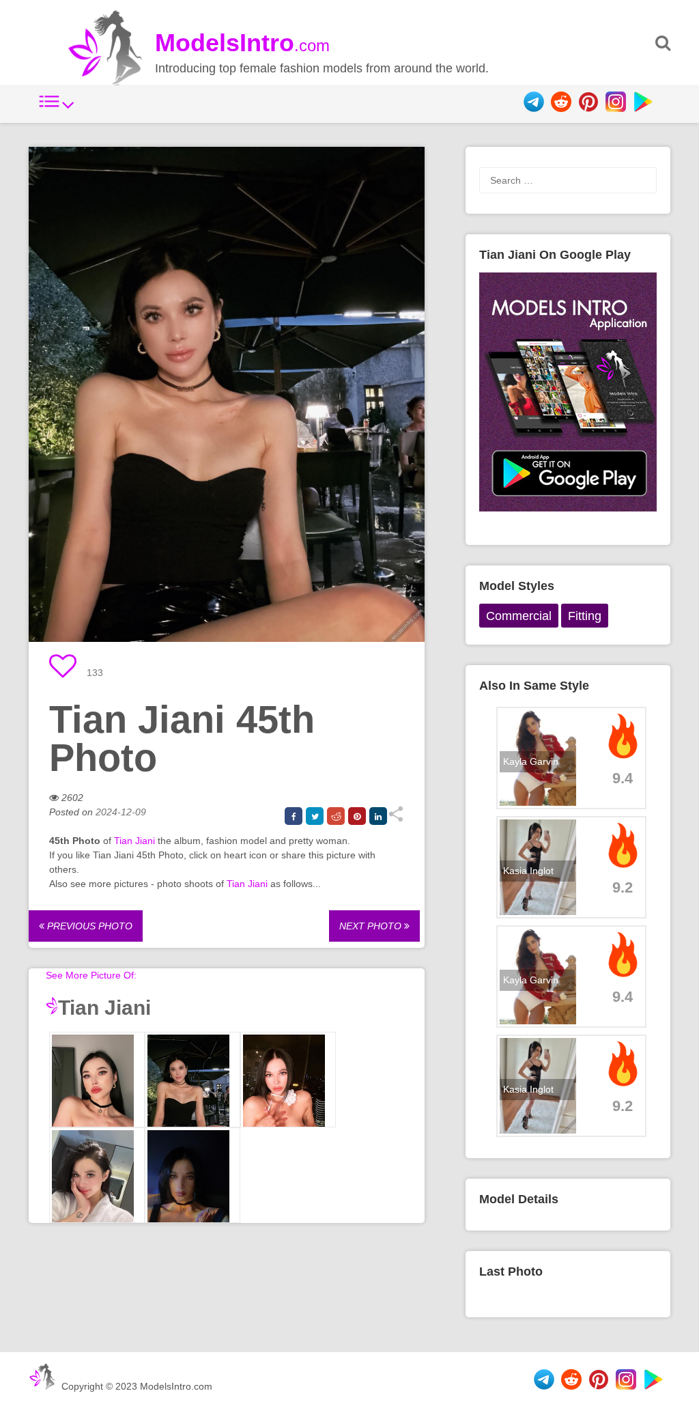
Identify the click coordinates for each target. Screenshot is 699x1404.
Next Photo (371, 926)
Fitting (584, 616)
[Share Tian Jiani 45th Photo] (395, 818)
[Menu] (56, 108)
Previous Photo (88, 926)
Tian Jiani (134, 840)
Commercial (519, 616)
